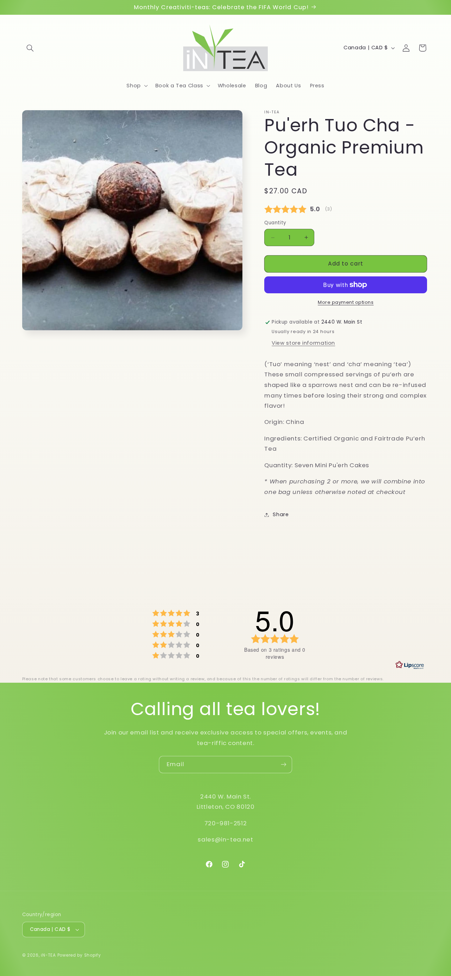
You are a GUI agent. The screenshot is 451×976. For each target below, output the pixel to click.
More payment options (346, 302)
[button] (30, 48)
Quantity (275, 222)
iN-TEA (48, 955)
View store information (303, 342)
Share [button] (281, 514)
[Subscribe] (284, 764)
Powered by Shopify (79, 955)
